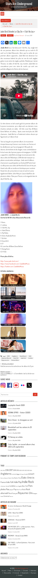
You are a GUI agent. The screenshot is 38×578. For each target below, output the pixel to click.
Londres (30, 358)
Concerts (25, 570)
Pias (7, 489)
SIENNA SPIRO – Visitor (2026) (19, 412)
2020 (20, 470)
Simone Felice (15, 360)
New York (25, 486)
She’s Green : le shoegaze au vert (20, 420)
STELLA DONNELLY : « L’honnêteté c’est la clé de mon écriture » (17, 374)
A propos (33, 573)
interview (3, 486)
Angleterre (14, 356)
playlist (11, 489)
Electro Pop (17, 478)
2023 (28, 470)
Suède (2, 496)
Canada (26, 474)
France (3, 482)
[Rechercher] (35, 394)
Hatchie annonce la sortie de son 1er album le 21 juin (17, 366)
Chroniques (17, 570)
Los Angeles (19, 486)
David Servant (20, 35)
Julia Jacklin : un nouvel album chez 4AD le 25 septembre (21, 445)
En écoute (16, 573)
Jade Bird (23, 358)
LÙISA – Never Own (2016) (15, 513)
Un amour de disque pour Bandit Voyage (19, 506)
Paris (30, 485)
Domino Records (4, 478)
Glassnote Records (6, 358)
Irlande (7, 486)
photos (3, 489)
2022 (25, 470)
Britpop (22, 474)
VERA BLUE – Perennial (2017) (16, 520)
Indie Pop (18, 481)
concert (31, 473)
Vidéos (10, 35)
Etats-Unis (26, 477)
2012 (4, 470)
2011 (1, 470)
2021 (23, 470)
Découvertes (7, 573)
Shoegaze (35, 493)
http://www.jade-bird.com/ (10, 261)
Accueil (4, 570)
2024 (31, 470)
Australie (13, 474)
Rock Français (13, 493)
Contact (20, 575)
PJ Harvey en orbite (15, 437)
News (11, 24)
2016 (7, 470)
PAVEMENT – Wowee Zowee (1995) (18, 536)
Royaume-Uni (5, 360)
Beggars (18, 474)
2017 (11, 470)
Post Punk (19, 489)
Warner (11, 496)
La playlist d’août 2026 (16, 405)
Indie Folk (15, 358)
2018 (14, 470)
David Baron (23, 356)
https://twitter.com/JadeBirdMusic (12, 266)
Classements (25, 573)
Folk (30, 356)
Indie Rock (28, 482)
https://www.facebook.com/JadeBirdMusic (15, 264)
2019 (8, 356)
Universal (6, 496)
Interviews (33, 570)
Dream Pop (11, 478)
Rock (24, 489)
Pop (15, 489)
